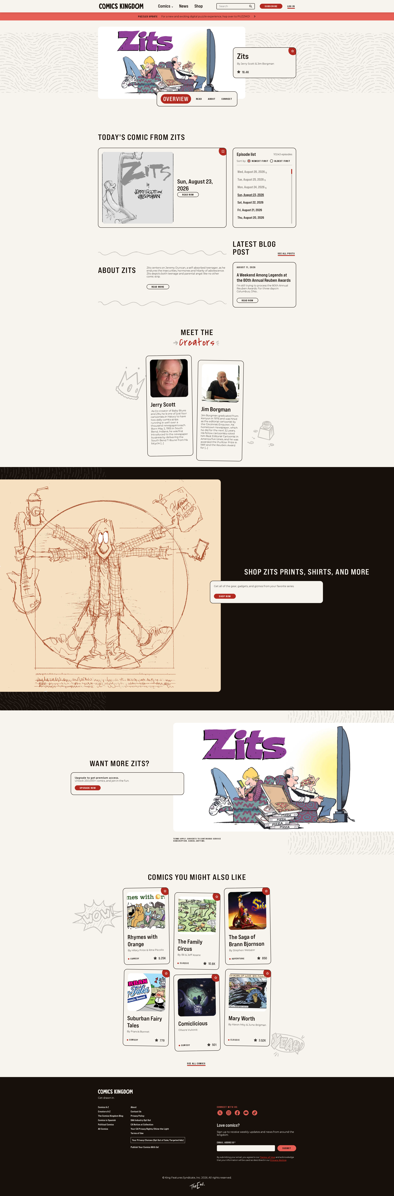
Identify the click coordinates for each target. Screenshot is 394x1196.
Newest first (260, 161)
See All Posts (286, 253)
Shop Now (225, 596)
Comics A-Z (103, 1107)
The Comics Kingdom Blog (110, 1115)
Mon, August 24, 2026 (251, 187)
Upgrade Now (88, 787)
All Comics (103, 1128)
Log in (291, 6)
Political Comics (106, 1124)
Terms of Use (137, 1133)
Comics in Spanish (107, 1120)
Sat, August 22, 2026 (250, 202)
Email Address (226, 1142)
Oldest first (282, 161)
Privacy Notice (278, 1160)
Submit (286, 1148)
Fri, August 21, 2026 (249, 210)
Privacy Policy (137, 1115)
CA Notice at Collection (142, 1124)
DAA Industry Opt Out (141, 1120)
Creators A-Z (104, 1111)
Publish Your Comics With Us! (145, 1147)
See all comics (196, 1063)
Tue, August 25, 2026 (250, 179)
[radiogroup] (268, 160)
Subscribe (271, 6)
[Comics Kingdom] (115, 1091)
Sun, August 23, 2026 (250, 195)
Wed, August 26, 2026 (251, 172)
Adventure (238, 958)
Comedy (135, 958)
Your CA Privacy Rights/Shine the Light (150, 1128)
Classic (184, 963)
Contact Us (136, 1111)
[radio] (248, 160)
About (134, 1107)
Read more (160, 287)
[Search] (251, 6)
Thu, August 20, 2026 (250, 217)
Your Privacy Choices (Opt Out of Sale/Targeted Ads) (158, 1140)
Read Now (188, 194)
